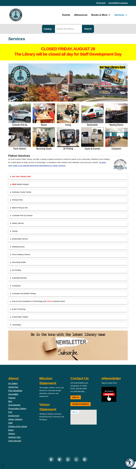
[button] (130, 463)
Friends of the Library (17, 426)
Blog (10, 401)
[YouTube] (68, 459)
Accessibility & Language (118, 3)
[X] (59, 459)
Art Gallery (13, 383)
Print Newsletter (15, 390)
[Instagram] (76, 459)
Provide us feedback (80, 404)
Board (11, 430)
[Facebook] (51, 459)
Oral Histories (14, 405)
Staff (10, 423)
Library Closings (15, 419)
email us (75, 397)
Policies (11, 433)
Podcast (11, 398)
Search (88, 29)
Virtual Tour (13, 387)
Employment (13, 416)
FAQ (10, 412)
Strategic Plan (14, 437)
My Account (100, 3)
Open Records (14, 441)
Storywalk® (13, 394)
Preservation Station (17, 408)
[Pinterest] (84, 459)
